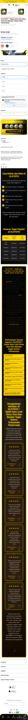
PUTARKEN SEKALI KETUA (14, 131)
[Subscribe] (22, 704)
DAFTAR (13, 717)
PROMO (3, 717)
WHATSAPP (19, 717)
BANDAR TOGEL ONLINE (8, 69)
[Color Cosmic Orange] (2, 46)
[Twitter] (4, 167)
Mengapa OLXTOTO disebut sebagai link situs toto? (13, 360)
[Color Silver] (11, 46)
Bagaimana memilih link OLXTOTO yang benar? (13, 389)
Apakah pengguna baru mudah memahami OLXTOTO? (14, 373)
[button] (1, 5)
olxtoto (20, 295)
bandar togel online (14, 324)
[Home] (11, 5)
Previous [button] (1, 1)
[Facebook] (2, 167)
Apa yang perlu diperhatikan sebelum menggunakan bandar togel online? (13, 393)
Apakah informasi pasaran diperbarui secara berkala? (12, 380)
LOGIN (8, 717)
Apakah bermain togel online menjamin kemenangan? (13, 385)
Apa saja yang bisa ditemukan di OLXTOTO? (11, 364)
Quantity (3, 110)
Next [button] (26, 1)
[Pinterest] (6, 167)
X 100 (3, 77)
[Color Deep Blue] (7, 46)
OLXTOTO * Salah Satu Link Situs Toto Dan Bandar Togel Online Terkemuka (14, 1)
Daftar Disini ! (19, 1)
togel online (9, 281)
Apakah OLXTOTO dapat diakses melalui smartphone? (13, 368)
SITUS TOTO (5, 64)
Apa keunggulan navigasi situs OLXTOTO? (14, 376)
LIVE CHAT (24, 717)
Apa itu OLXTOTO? (9, 355)
